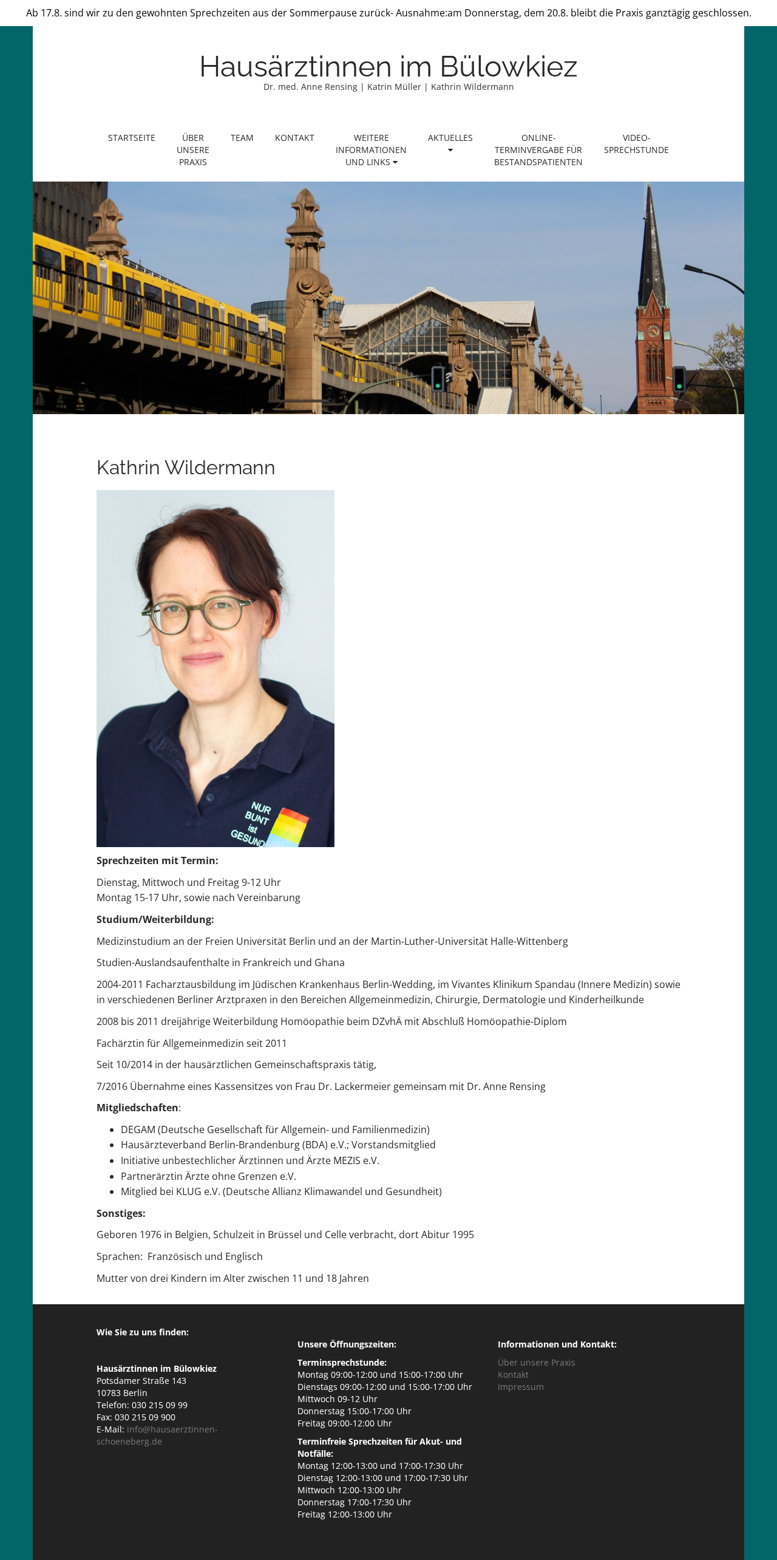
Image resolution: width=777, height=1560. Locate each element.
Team (242, 137)
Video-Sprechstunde (636, 143)
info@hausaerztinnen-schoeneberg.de (157, 1435)
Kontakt (294, 137)
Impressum (521, 1386)
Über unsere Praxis (193, 150)
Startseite (131, 137)
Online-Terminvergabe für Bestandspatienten (538, 150)
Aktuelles (450, 137)
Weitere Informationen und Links (371, 150)
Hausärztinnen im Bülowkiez (388, 66)
